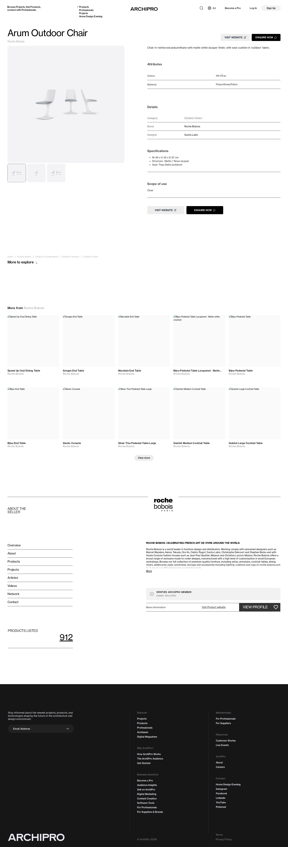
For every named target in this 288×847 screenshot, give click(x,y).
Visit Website (234, 37)
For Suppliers (223, 723)
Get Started (143, 763)
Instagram (221, 788)
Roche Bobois (16, 41)
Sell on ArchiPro (146, 789)
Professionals (28, 9)
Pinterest (221, 806)
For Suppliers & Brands (150, 811)
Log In (253, 8)
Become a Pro (233, 8)
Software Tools (145, 802)
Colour (151, 76)
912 (66, 637)
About (219, 762)
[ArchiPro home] (144, 9)
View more (144, 457)
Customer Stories (226, 740)
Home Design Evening (90, 16)
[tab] (17, 173)
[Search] (201, 8)
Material (151, 84)
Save (52, 320)
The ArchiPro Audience (150, 758)
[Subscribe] (67, 729)
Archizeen (142, 732)
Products (35, 6)
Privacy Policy (224, 839)
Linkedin (220, 797)
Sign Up (271, 8)
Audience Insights (147, 785)
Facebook (221, 793)
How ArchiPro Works (149, 754)
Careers (220, 766)
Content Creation (147, 798)
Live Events (222, 745)
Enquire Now (264, 37)
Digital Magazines (147, 736)
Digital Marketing (146, 794)
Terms (219, 834)
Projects (20, 6)
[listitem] (10, 257)
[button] (214, 607)
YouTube (221, 802)
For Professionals (147, 807)
